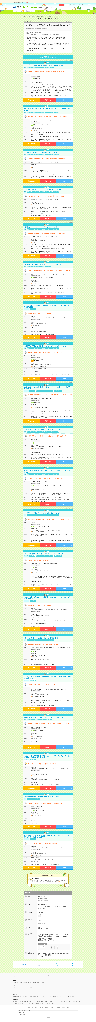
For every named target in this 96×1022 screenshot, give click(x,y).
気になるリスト (19, 11)
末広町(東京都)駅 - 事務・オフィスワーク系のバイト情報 (63, 996)
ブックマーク (73, 965)
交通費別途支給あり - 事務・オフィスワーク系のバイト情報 (48, 1001)
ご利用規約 (41, 1007)
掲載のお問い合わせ (65, 1007)
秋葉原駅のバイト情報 (27, 982)
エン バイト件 (25, 2)
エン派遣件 (17, 2)
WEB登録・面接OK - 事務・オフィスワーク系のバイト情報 (24, 1001)
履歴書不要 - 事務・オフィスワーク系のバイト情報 (24, 1003)
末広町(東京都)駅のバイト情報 (38, 982)
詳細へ (64, 100)
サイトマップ (80, 4)
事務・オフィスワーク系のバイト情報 (20, 987)
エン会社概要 (57, 1007)
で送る (23, 964)
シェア (39, 965)
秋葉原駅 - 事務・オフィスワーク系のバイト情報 (42, 996)
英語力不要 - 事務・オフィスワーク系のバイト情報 (70, 1001)
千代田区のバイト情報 (17, 982)
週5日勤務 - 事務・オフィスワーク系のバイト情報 (44, 1003)
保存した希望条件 (31, 11)
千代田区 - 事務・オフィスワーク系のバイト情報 (22, 996)
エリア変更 (39, 7)
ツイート (56, 965)
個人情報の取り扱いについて (32, 1007)
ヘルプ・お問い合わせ (73, 4)
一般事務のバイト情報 (33, 987)
